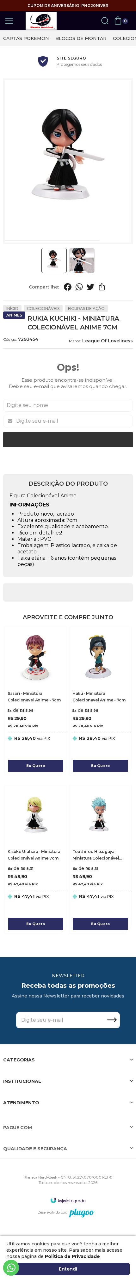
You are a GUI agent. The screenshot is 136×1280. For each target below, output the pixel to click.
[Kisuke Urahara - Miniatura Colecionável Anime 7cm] (35, 859)
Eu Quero (35, 765)
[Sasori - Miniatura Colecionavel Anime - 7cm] (35, 701)
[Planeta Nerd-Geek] (41, 21)
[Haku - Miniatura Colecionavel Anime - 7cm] (100, 701)
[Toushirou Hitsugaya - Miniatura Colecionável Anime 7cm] (100, 859)
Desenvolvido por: (52, 1212)
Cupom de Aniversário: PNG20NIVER (68, 5)
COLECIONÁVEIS (43, 308)
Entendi (68, 1269)
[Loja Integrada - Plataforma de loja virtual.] (68, 1200)
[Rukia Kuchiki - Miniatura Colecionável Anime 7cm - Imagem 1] (54, 260)
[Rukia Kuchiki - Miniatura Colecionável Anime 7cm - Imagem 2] (82, 260)
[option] (26, 38)
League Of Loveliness (107, 341)
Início (12, 308)
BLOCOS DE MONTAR (81, 38)
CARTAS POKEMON (26, 38)
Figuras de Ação (86, 308)
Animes (14, 315)
